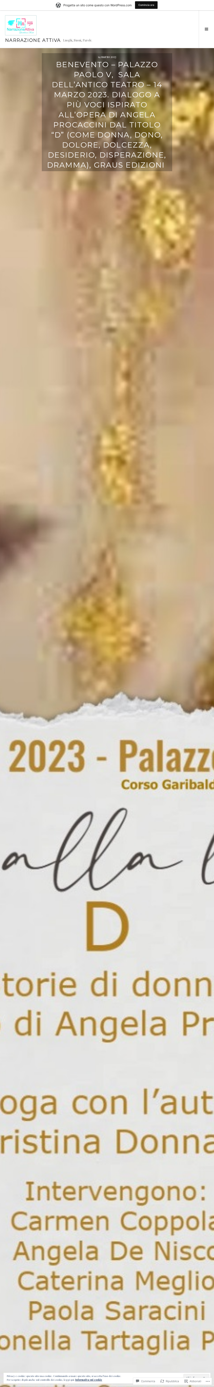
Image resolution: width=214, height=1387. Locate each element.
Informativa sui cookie (88, 1379)
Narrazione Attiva (33, 40)
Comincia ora (146, 4)
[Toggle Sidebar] (206, 29)
